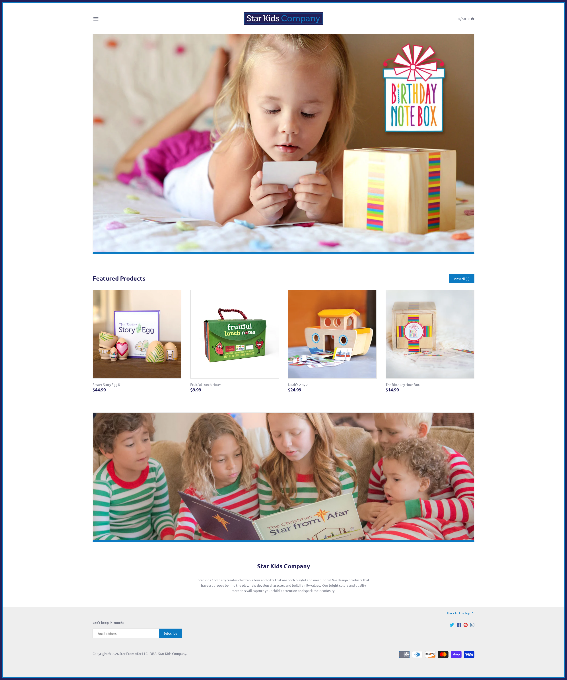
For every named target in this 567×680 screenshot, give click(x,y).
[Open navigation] (96, 19)
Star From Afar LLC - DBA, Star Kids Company (152, 653)
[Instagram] (472, 624)
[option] (283, 144)
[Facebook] (459, 624)
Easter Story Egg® (106, 384)
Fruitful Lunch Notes (205, 384)
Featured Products (119, 278)
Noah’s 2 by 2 (298, 384)
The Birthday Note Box (403, 384)
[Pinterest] (466, 624)
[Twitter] (452, 624)
